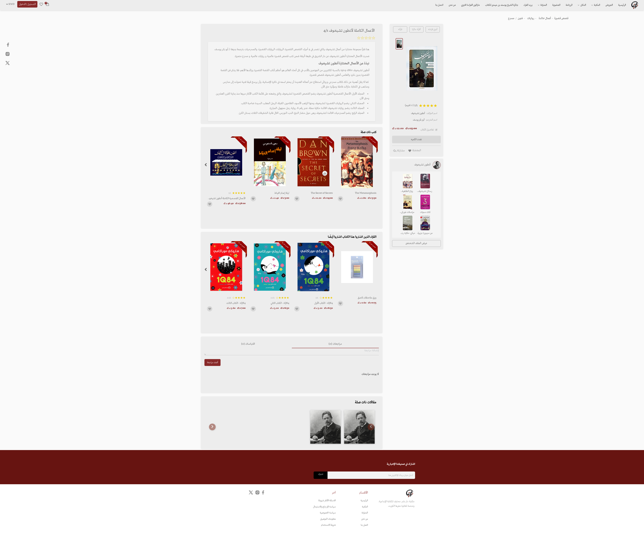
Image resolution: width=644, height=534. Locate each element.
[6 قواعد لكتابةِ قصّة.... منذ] (325, 427)
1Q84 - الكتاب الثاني (280, 303)
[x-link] (8, 63)
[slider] (366, 38)
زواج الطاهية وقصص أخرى (407, 192)
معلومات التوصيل (328, 519)
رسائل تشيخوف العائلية (425, 192)
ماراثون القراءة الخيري (470, 5)
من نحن (452, 5)
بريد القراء (528, 5)
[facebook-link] (8, 45)
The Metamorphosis (365, 193)
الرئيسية (622, 5)
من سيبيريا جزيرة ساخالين (425, 233)
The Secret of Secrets (322, 193)
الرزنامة (569, 5)
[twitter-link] (251, 492)
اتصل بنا (439, 5)
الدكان (583, 5)
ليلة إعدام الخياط (282, 193)
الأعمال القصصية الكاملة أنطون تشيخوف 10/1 (226, 198)
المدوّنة (365, 513)
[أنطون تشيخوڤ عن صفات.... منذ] (359, 427)
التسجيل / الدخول (27, 4)
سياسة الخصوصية (328, 513)
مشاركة (400, 151)
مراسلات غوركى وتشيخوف (407, 212)
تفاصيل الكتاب (427, 130)
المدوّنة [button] (543, 5)
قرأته (400, 29)
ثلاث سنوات (425, 212)
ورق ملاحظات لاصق (367, 298)
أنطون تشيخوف (418, 113)
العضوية (556, 5)
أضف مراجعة (212, 362)
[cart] (47, 4)
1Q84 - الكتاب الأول (323, 303)
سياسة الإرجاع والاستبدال (324, 507)
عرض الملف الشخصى (416, 243)
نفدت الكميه (416, 139)
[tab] (335, 344)
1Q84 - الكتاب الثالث (236, 303)
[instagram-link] (8, 54)
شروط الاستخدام (328, 525)
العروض (609, 5)
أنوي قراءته (432, 29)
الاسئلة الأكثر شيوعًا (327, 500)
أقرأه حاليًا (416, 29)
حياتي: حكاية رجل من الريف (407, 233)
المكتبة (596, 5)
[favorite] (41, 4)
